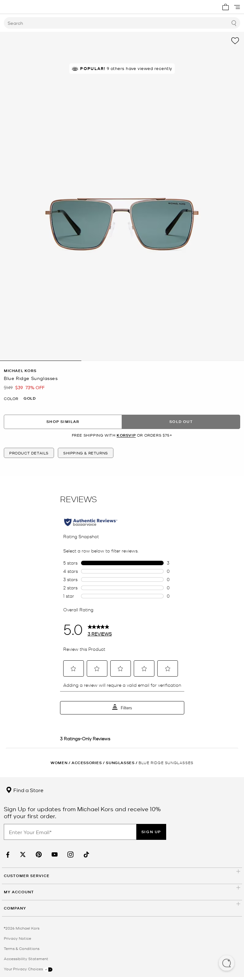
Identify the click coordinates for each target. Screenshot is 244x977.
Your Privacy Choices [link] (24, 968)
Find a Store (28, 789)
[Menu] (237, 7)
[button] (226, 963)
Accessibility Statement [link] (26, 958)
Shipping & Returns (85, 452)
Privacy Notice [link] (17, 938)
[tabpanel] (122, 196)
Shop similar (62, 421)
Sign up (151, 831)
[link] (7, 855)
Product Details (29, 452)
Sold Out (181, 421)
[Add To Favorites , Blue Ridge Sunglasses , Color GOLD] (235, 41)
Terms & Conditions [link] (21, 948)
